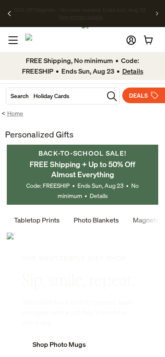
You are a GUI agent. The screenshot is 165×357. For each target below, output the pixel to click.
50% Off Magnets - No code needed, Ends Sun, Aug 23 (80, 10)
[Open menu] (13, 40)
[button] (131, 40)
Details (99, 196)
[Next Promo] (157, 13)
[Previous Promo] (9, 13)
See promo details (81, 17)
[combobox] (55, 96)
